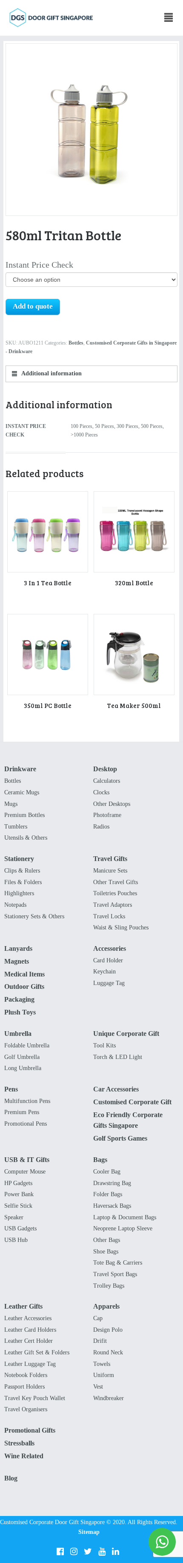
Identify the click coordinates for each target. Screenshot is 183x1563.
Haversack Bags (112, 1206)
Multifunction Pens (27, 1101)
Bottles (76, 343)
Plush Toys (20, 1012)
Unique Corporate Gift (126, 1033)
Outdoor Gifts (24, 986)
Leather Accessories (27, 1318)
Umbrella (17, 1033)
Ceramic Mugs (21, 792)
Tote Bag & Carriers (117, 1262)
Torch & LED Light (117, 1057)
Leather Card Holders (30, 1330)
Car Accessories (116, 1089)
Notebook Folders (25, 1375)
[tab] (92, 374)
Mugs (10, 804)
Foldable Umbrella (26, 1045)
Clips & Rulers (22, 870)
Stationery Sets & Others (34, 916)
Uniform (103, 1375)
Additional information (51, 373)
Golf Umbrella (22, 1057)
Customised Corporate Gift (132, 1102)
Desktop (105, 769)
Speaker (13, 1217)
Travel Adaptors (112, 905)
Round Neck (108, 1352)
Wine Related (23, 1456)
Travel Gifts (110, 858)
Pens (11, 1089)
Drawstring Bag (112, 1183)
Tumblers (15, 826)
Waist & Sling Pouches (121, 927)
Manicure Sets (110, 870)
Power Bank (19, 1194)
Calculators (106, 781)
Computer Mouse (25, 1171)
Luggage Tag (109, 983)
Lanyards (18, 948)
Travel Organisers (25, 1409)
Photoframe (107, 815)
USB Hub (16, 1240)
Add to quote (33, 306)
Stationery (19, 858)
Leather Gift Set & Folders (36, 1352)
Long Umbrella (22, 1068)
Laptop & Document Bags (124, 1217)
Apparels (106, 1306)
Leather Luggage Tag (30, 1364)
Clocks (101, 792)
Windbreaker (108, 1398)
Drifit (100, 1341)
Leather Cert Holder (28, 1341)
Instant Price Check (39, 264)
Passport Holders (24, 1386)
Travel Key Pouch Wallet (34, 1398)
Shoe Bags (105, 1251)
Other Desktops (111, 804)
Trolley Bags (108, 1286)
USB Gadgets (20, 1228)
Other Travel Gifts (115, 882)
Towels (101, 1364)
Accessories (109, 948)
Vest (98, 1386)
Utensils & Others (25, 838)
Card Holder (108, 960)
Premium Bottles (24, 815)
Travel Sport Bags (115, 1274)
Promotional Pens (25, 1124)
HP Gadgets (18, 1183)
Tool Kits (104, 1045)
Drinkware (20, 769)
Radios (101, 826)
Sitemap (89, 1532)
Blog (10, 1478)
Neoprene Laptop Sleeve (122, 1228)
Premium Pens (21, 1112)
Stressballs (19, 1443)
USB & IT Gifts (26, 1159)
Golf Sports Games (120, 1138)
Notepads (15, 905)
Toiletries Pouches (115, 893)
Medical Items (24, 974)
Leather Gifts (23, 1306)
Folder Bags (107, 1194)
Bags (100, 1159)
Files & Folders (23, 882)
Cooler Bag (106, 1171)
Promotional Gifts (29, 1430)
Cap (98, 1318)
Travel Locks (109, 916)
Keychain (104, 971)
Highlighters (19, 893)
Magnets (16, 961)
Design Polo (108, 1330)
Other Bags (106, 1240)
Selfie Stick (18, 1206)
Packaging (19, 999)
